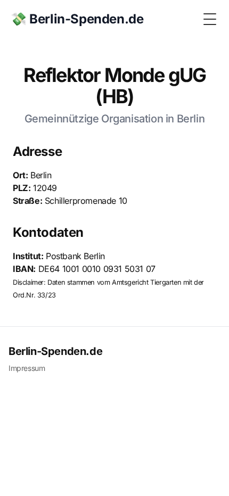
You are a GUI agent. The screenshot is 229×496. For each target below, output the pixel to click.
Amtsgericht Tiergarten (146, 282)
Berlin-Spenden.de (55, 351)
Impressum (27, 368)
